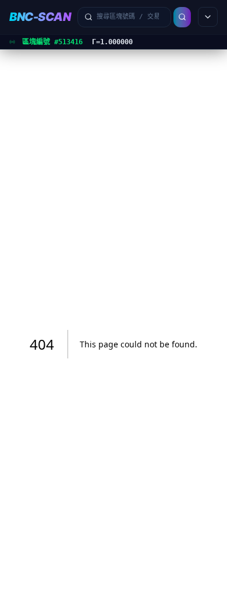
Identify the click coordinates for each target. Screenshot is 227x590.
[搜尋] (182, 17)
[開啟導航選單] (208, 17)
